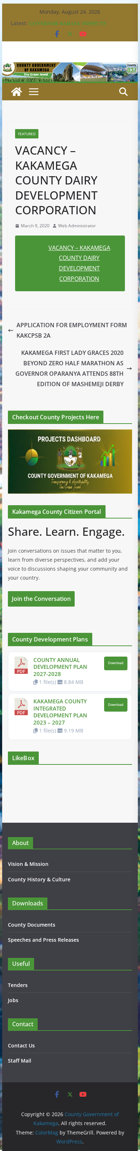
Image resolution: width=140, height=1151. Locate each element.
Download (115, 663)
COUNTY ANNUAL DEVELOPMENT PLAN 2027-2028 (60, 666)
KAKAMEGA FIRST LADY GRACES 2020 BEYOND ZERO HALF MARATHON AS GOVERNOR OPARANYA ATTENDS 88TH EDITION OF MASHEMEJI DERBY (69, 368)
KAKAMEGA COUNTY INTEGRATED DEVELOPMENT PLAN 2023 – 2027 (60, 712)
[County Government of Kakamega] (70, 67)
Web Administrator (77, 226)
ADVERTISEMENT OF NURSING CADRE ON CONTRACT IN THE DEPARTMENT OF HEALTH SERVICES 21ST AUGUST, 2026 (78, 24)
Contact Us (21, 1045)
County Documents (31, 924)
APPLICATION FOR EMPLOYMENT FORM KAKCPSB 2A (72, 330)
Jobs (13, 1000)
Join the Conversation (41, 599)
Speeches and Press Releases (43, 939)
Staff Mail (19, 1060)
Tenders (18, 985)
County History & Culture (39, 879)
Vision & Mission (28, 863)
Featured (27, 133)
